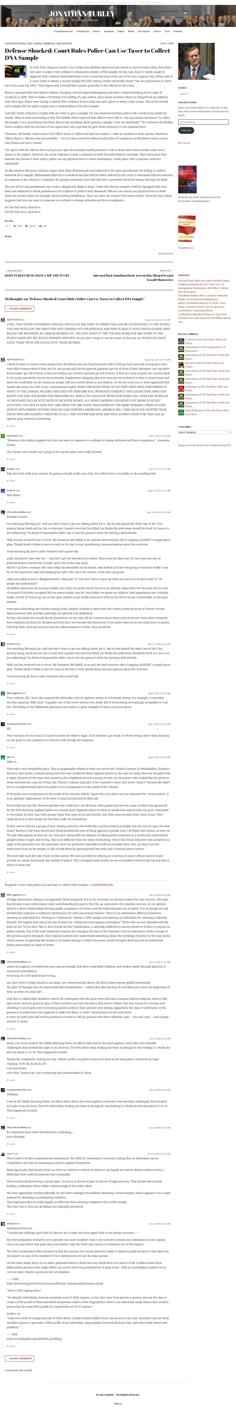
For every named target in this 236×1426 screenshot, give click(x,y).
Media (131, 31)
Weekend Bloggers (106, 2)
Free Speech (144, 31)
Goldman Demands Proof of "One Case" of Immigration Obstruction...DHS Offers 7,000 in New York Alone (203, 288)
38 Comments (165, 253)
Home (77, 2)
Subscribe (186, 130)
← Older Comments (19, 308)
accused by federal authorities (95, 138)
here (37, 207)
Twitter (185, 13)
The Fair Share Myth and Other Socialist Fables (204, 280)
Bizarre (96, 31)
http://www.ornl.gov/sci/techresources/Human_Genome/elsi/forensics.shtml (55, 1283)
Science (157, 31)
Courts (37, 43)
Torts (167, 31)
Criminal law (82, 31)
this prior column (36, 170)
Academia (109, 31)
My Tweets (184, 143)
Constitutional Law (63, 31)
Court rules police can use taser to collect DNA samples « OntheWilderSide (65, 885)
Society (67, 43)
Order (181, 197)
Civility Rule (89, 2)
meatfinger (191, 386)
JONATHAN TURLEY (82, 13)
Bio (134, 2)
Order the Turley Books (151, 2)
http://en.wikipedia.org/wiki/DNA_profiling (34, 1338)
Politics (120, 31)
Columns (177, 31)
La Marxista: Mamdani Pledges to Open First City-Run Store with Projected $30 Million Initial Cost (204, 318)
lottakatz (11, 644)
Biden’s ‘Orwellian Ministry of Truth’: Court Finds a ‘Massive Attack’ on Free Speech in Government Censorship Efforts (202, 306)
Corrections (124, 2)
